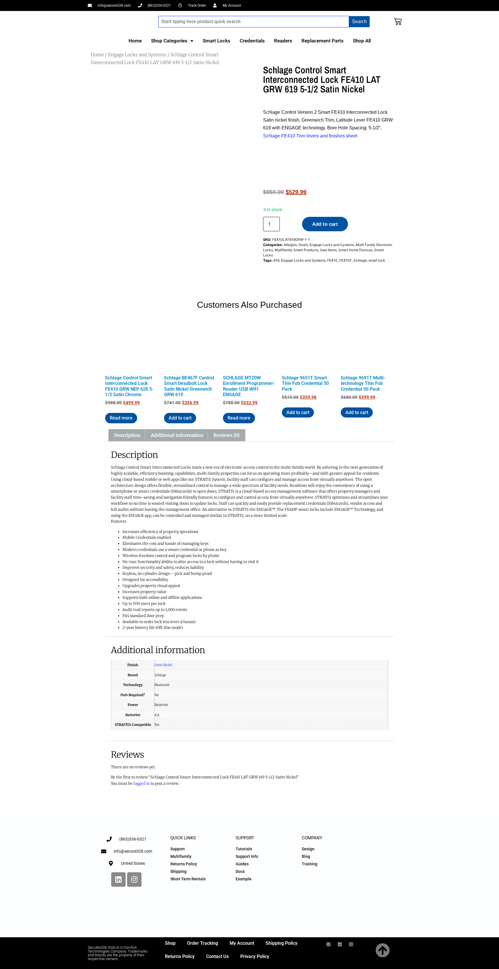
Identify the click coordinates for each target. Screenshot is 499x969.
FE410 (332, 260)
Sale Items (328, 250)
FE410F (345, 260)
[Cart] (398, 21)
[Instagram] (134, 879)
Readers (283, 41)
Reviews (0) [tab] (226, 435)
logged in (141, 783)
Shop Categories (169, 41)
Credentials (252, 41)
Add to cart (325, 224)
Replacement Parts (322, 41)
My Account (242, 943)
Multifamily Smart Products (296, 250)
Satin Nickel (163, 665)
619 (276, 260)
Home (135, 41)
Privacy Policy (254, 956)
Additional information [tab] (177, 435)
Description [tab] (127, 435)
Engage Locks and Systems (137, 54)
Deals (303, 245)
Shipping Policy (281, 943)
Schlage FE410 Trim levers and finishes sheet (310, 135)
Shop (170, 943)
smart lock (376, 260)
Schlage (360, 260)
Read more (121, 418)
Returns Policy (180, 956)
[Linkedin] (118, 879)
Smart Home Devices (355, 250)
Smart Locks (216, 41)
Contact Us (217, 956)
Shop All (362, 41)
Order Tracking (202, 943)
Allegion (290, 245)
